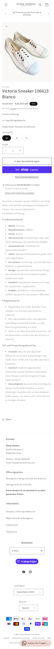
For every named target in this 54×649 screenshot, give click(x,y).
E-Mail (15, 550)
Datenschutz (12, 525)
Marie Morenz (25, 634)
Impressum (11, 531)
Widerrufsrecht (39, 638)
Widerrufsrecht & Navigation (19, 518)
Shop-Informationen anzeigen (19, 193)
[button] (6, 4)
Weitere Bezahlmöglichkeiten (27, 177)
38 (6, 138)
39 (18, 138)
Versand (13, 109)
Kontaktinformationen (21, 638)
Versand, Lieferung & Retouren (21, 511)
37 (28, 138)
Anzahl (5, 144)
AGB (49, 638)
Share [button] (8, 419)
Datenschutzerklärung (18, 643)
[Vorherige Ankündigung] (5, 13)
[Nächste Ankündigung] (48, 13)
